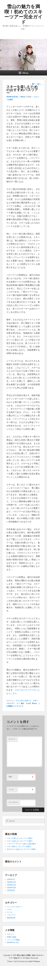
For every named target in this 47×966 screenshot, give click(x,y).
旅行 (22, 703)
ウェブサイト (13, 802)
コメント (11, 739)
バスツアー (10, 703)
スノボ (9, 912)
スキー (35, 701)
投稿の (11, 937)
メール (11, 789)
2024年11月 (11, 885)
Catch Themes (34, 961)
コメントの (13, 940)
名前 (10, 777)
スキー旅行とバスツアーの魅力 (19, 846)
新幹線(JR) (11, 918)
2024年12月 (11, 882)
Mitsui (23, 97)
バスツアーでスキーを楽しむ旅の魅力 (21, 844)
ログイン (10, 934)
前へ (33, 84)
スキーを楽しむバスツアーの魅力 (20, 838)
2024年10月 (11, 888)
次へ (40, 84)
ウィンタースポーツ (23, 701)
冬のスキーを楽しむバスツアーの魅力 (21, 849)
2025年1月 (11, 879)
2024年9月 (11, 890)
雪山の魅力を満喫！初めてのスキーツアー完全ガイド (23, 14)
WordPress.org (12, 942)
